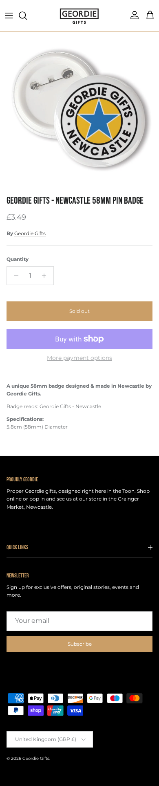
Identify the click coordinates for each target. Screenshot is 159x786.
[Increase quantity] (46, 276)
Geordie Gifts (30, 233)
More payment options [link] (79, 358)
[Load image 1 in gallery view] (79, 111)
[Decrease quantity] (14, 276)
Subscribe (80, 644)
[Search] (27, 16)
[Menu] (9, 16)
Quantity (18, 259)
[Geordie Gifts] (79, 15)
